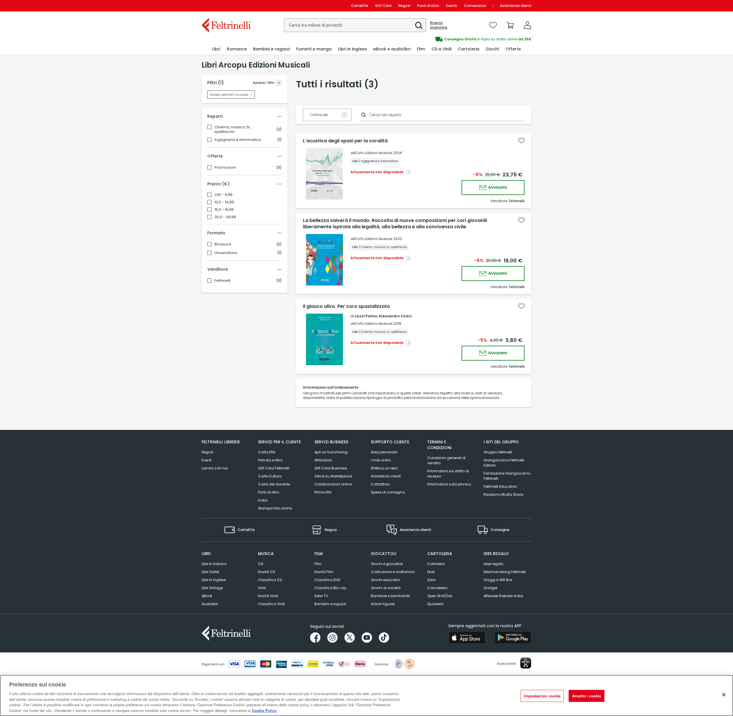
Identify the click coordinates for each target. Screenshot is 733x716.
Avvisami (497, 187)
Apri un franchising (331, 452)
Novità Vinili (268, 595)
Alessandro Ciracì (395, 316)
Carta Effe (266, 452)
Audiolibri (210, 603)
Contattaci (380, 484)
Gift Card (383, 5)
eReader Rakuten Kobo (503, 595)
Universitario (226, 253)
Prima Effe (322, 492)
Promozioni (225, 167)
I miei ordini (381, 460)
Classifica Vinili (271, 603)
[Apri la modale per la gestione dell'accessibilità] (525, 663)
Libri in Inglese (214, 579)
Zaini (431, 579)
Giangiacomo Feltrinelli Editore (504, 463)
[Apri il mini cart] (510, 25)
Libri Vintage (212, 587)
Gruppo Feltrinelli (498, 452)
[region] (366, 695)
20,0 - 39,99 (225, 217)
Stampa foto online (275, 508)
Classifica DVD (327, 579)
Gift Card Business (330, 468)
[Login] (527, 25)
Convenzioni (475, 5)
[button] (419, 25)
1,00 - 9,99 (223, 194)
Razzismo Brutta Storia (503, 494)
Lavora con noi (215, 468)
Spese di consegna (388, 492)
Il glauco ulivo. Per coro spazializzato (346, 306)
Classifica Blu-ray (330, 587)
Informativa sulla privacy (449, 484)
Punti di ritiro (428, 5)
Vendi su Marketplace (333, 476)
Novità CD (266, 571)
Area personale (384, 452)
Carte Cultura (270, 476)
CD (260, 563)
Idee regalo (493, 563)
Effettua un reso (384, 468)
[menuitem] (216, 49)
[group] (448, 39)
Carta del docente (274, 484)
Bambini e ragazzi (330, 603)
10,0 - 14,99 (224, 202)
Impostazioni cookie (542, 696)
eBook (207, 595)
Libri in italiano (214, 563)
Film (318, 563)
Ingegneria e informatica (237, 139)
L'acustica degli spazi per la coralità (345, 141)
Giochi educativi (385, 579)
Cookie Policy (264, 710)
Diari (431, 571)
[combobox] (355, 25)
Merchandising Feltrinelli (505, 571)
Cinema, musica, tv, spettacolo (232, 129)
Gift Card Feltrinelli (273, 468)
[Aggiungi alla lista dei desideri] (521, 140)
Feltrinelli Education (500, 486)
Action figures (383, 603)
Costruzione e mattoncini (393, 571)
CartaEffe (359, 5)
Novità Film (324, 571)
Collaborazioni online (333, 484)
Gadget (490, 587)
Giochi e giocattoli (387, 563)
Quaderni (435, 603)
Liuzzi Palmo (366, 316)
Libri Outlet (210, 571)
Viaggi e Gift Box (498, 579)
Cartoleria (436, 563)
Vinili (262, 587)
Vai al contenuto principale (226, 5)
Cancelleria (437, 587)
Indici (263, 500)
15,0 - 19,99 (224, 209)
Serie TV (321, 595)
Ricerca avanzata (438, 25)
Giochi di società (386, 587)
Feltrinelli (222, 280)
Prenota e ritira (270, 460)
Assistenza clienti (515, 5)
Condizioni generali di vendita (446, 460)
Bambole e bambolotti (390, 595)
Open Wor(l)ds (439, 595)
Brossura (222, 244)
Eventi (451, 5)
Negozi (404, 5)
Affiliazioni (323, 460)
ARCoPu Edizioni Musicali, (371, 152)
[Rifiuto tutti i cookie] (724, 695)
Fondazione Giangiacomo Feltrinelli (507, 476)
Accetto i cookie (586, 696)
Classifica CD (270, 579)
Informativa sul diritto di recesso (448, 474)
